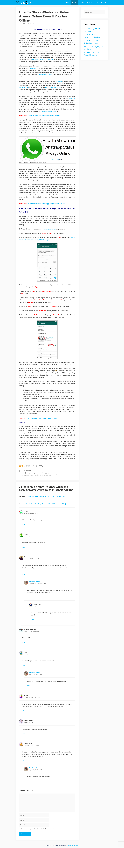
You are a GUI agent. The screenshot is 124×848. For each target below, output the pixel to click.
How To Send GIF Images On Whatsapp (43, 418)
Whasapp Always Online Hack (29, 472)
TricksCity (72, 98)
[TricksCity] (24, 2)
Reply (23, 524)
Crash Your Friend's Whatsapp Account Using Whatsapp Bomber (46, 496)
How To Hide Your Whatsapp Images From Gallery (46, 204)
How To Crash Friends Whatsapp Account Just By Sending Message (39, 473)
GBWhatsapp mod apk (49, 229)
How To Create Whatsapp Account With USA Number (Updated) (46, 504)
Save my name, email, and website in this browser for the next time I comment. (46, 829)
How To (74, 2)
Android (82, 2)
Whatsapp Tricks (42, 472)
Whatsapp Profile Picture (53, 87)
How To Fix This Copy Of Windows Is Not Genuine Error (36, 475)
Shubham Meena (34, 581)
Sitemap (76, 845)
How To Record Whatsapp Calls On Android (44, 116)
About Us (89, 2)
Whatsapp (32, 68)
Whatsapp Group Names (49, 111)
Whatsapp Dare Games (45, 74)
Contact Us (99, 2)
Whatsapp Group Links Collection (42, 59)
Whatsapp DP (23, 87)
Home (67, 2)
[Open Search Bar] (106, 2)
